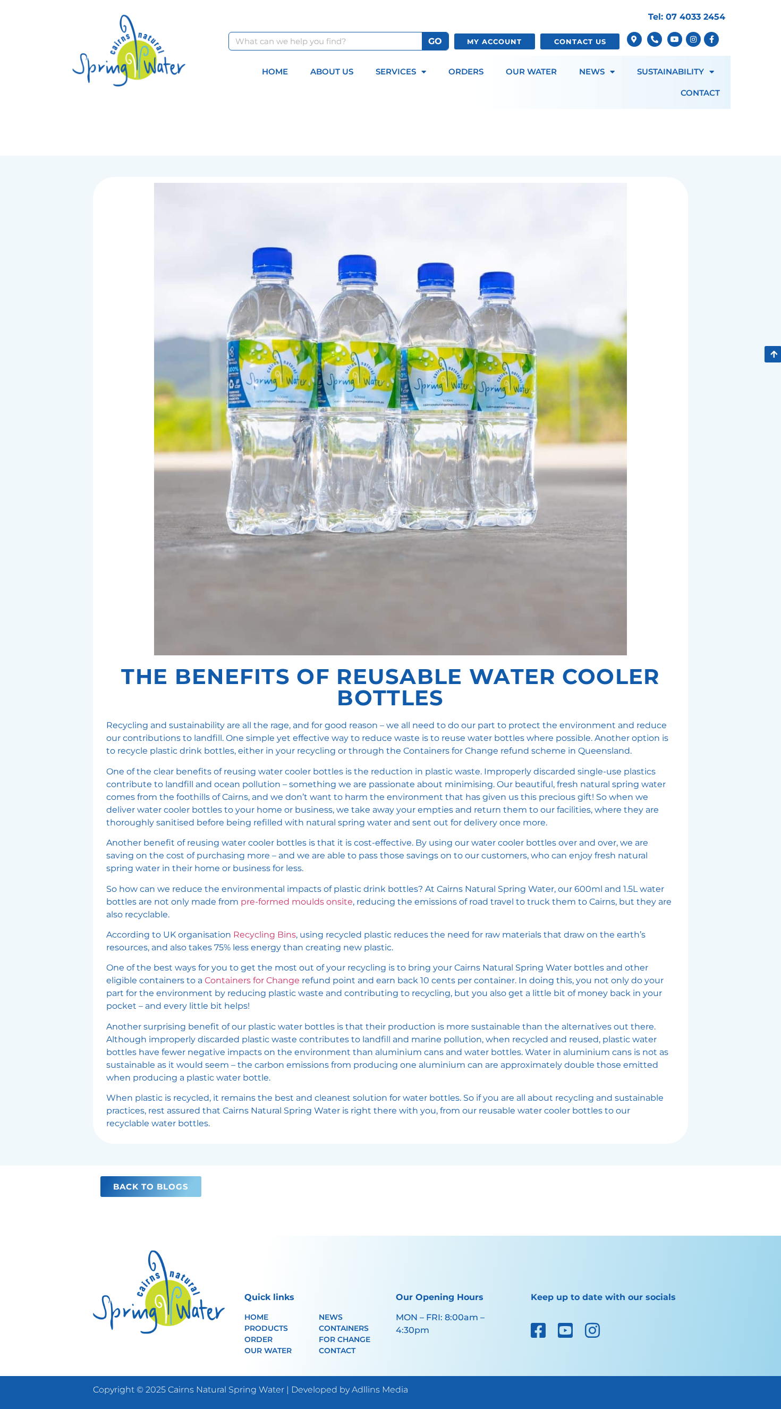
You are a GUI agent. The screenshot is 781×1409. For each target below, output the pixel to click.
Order (258, 1339)
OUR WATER (531, 71)
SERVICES (396, 71)
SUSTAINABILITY (670, 71)
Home (256, 1317)
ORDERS (465, 71)
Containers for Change (252, 980)
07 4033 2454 (695, 17)
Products (266, 1328)
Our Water (268, 1350)
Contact (337, 1350)
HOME (275, 71)
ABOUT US (331, 71)
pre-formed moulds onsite (297, 902)
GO (435, 41)
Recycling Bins (264, 935)
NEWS (592, 71)
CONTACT (700, 93)
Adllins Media (380, 1390)
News (331, 1317)
